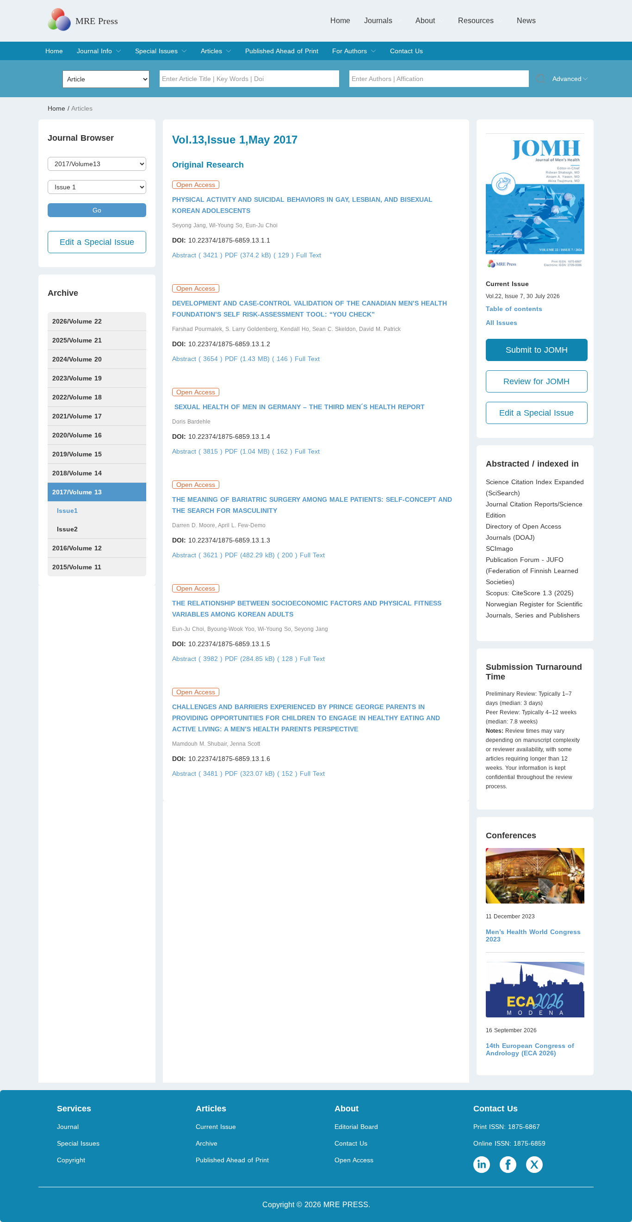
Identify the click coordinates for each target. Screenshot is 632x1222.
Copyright (71, 1160)
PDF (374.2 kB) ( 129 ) (260, 255)
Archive (206, 1143)
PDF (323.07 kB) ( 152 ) (262, 773)
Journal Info (94, 51)
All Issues (501, 322)
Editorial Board (356, 1126)
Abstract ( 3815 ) (198, 451)
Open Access (354, 1160)
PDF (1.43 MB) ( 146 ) (260, 358)
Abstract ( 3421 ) (198, 255)
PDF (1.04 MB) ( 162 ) (260, 451)
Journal (68, 1126)
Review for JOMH (536, 381)
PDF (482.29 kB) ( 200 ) (262, 555)
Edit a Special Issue (97, 242)
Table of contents (514, 308)
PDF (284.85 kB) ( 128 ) (262, 658)
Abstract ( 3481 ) (198, 773)
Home (340, 21)
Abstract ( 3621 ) (198, 555)
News (526, 21)
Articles (211, 51)
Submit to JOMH (537, 350)
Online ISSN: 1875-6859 (509, 1143)
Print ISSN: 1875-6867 (506, 1126)
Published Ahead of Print (281, 51)
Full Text (308, 255)
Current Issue (216, 1126)
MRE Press (96, 21)
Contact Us (406, 51)
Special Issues (156, 51)
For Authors (349, 51)
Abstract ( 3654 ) (198, 358)
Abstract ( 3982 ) (198, 658)
